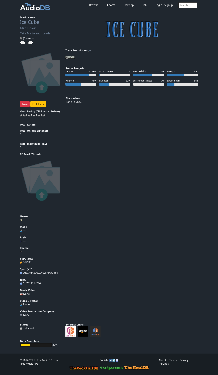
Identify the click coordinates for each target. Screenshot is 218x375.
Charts (111, 5)
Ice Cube (29, 22)
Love (25, 104)
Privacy (184, 360)
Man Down (28, 28)
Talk (145, 5)
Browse (93, 5)
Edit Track (38, 104)
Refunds (164, 363)
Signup (168, 5)
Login (158, 5)
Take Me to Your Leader (36, 33)
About (162, 360)
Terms (173, 360)
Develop (129, 5)
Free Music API (29, 363)
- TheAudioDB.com (46, 360)
